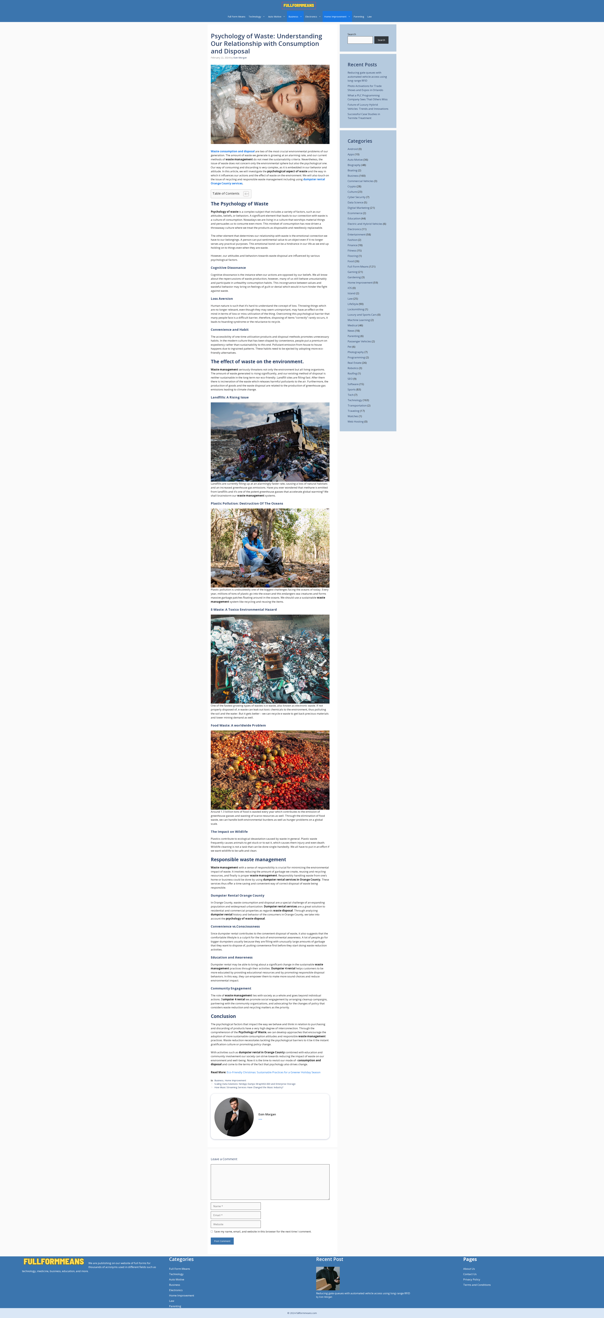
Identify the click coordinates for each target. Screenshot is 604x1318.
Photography (356, 352)
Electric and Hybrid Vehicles (365, 224)
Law (369, 16)
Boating (352, 170)
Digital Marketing (358, 208)
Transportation (357, 405)
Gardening (354, 277)
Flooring (353, 256)
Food (351, 261)
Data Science (355, 202)
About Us (469, 1269)
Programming (356, 357)
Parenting (359, 16)
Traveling (353, 411)
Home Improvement (335, 16)
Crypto (352, 186)
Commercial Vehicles (360, 181)
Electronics (311, 16)
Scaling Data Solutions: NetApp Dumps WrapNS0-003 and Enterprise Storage (255, 1083)
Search (352, 34)
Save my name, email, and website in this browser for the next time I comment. (262, 1231)
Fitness (352, 250)
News (351, 330)
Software (353, 384)
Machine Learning (359, 320)
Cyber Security (357, 197)
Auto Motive (274, 16)
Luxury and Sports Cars (362, 314)
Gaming (353, 272)
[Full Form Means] (299, 5)
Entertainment (357, 234)
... (260, 1117)
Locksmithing (356, 309)
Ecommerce (355, 213)
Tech (351, 395)
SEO (350, 379)
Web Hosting (356, 421)
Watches (353, 416)
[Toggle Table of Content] (244, 193)
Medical (353, 325)
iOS (350, 288)
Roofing (352, 373)
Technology (255, 16)
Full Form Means (236, 16)
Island (351, 293)
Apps (351, 154)
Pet (350, 346)
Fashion (352, 240)
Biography (354, 165)
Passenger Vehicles (359, 341)
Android (353, 149)
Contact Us (470, 1274)
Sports (352, 389)
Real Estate (354, 363)
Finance (352, 245)
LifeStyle (353, 304)
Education (354, 218)
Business (293, 16)
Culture (352, 191)
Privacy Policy (471, 1279)
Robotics (353, 368)
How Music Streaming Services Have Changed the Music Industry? (248, 1087)
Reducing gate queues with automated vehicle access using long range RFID (367, 76)
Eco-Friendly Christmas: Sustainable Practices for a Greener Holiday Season (273, 1072)
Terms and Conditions (477, 1285)
